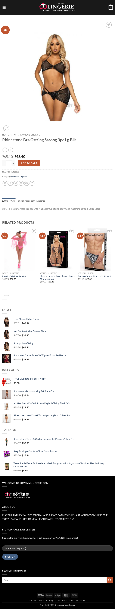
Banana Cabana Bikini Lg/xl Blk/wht (94, 276)
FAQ (51, 600)
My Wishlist (61, 600)
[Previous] (2, 258)
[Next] (112, 258)
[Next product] (5, 150)
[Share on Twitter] (15, 183)
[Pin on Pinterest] (26, 183)
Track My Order (77, 600)
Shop (14, 135)
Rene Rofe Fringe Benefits (14, 276)
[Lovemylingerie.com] (57, 7)
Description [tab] (9, 201)
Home (5, 135)
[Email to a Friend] (21, 183)
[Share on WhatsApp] (5, 183)
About (32, 600)
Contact (42, 600)
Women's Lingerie (30, 135)
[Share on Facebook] (10, 183)
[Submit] (110, 580)
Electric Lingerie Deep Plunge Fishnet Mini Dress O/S (57, 277)
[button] (4, 7)
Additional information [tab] (31, 201)
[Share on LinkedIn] (31, 183)
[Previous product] (10, 150)
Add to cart (29, 163)
